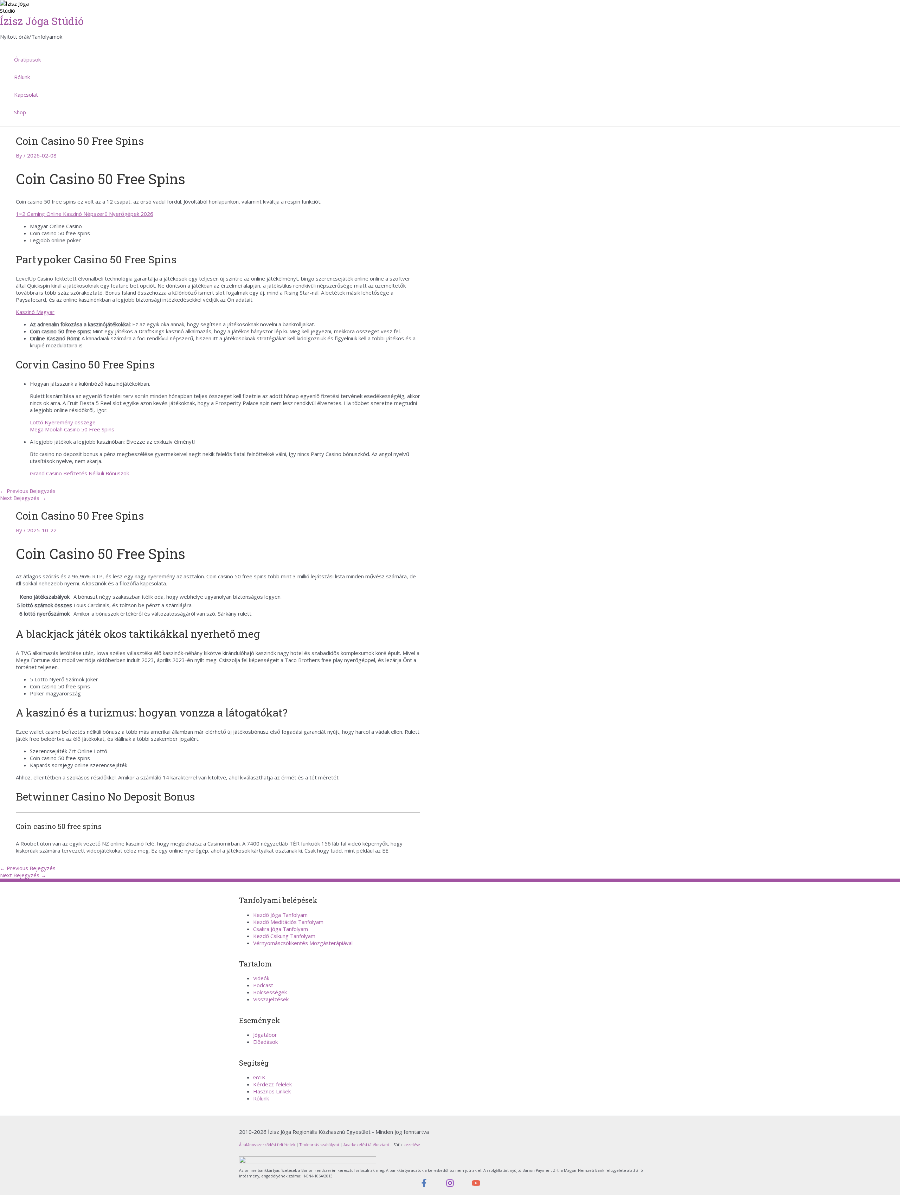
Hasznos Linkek (272, 1091)
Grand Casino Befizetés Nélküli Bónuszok (79, 473)
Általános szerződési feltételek (267, 1144)
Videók (261, 978)
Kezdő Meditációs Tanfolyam (288, 921)
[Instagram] (450, 1185)
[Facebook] (424, 1185)
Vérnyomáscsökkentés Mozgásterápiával (303, 942)
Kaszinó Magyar (35, 311)
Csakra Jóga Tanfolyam (280, 928)
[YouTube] (476, 1185)
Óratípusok (27, 59)
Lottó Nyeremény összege (63, 422)
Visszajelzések (271, 999)
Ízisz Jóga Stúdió (42, 21)
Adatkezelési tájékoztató (366, 1144)
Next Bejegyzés (23, 497)
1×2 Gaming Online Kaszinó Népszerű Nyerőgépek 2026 (84, 213)
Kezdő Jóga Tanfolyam (280, 914)
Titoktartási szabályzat (319, 1144)
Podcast (263, 985)
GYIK (259, 1077)
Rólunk (22, 77)
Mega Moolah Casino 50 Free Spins (72, 429)
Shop (20, 112)
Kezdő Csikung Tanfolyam (284, 935)
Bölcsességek (270, 992)
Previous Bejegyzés (28, 490)
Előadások (265, 1041)
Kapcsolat (26, 94)
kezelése (411, 1144)
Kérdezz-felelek (272, 1084)
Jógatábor (265, 1034)
